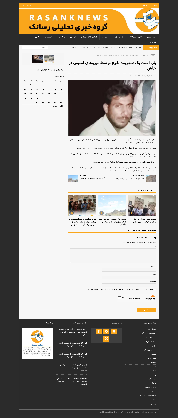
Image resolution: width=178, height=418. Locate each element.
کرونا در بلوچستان (149, 387)
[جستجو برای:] (35, 47)
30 (37, 102)
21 (49, 98)
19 (61, 98)
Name (153, 266)
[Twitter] (106, 339)
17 (31, 93)
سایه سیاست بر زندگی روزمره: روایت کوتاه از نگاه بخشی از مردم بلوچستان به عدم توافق (82, 222)
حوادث (153, 362)
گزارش (73, 37)
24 (31, 98)
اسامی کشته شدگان (89, 37)
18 (25, 93)
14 (49, 93)
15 (43, 93)
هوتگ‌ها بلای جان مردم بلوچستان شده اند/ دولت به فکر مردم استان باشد (73, 332)
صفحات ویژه (120, 37)
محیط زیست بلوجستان (148, 395)
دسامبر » (54, 106)
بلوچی (155, 6)
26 (61, 102)
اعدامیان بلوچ (151, 341)
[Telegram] (106, 331)
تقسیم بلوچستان (150, 350)
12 (61, 93)
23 (37, 98)
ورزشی (153, 404)
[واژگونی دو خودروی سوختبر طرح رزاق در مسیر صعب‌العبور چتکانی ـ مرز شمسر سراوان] (49, 59)
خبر (136, 75)
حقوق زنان (152, 358)
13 (55, 93)
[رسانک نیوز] (89, 32)
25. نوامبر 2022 (147, 75)
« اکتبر (61, 106)
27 (55, 102)
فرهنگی (153, 383)
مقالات (104, 37)
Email (153, 274)
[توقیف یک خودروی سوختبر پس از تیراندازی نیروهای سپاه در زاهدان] (112, 205)
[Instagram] (114, 331)
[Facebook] (99, 331)
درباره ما (61, 37)
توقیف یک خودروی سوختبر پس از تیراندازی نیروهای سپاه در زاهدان (112, 222)
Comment (152, 247)
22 (43, 98)
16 (37, 93)
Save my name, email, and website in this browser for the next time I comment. (120, 289)
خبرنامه (153, 370)
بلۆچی (154, 346)
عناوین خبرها (137, 37)
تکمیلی (153, 354)
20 (55, 98)
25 (25, 98)
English (145, 6)
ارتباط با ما (49, 37)
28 (49, 102)
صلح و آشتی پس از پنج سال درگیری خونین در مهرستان (144, 220)
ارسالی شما (151, 329)
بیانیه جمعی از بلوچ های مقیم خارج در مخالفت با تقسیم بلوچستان (73, 368)
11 (25, 89)
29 (43, 102)
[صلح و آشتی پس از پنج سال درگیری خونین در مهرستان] (142, 205)
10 (31, 89)
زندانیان (153, 375)
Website (152, 282)
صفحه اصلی (152, 37)
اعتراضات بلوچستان (149, 337)
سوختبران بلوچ (150, 379)
